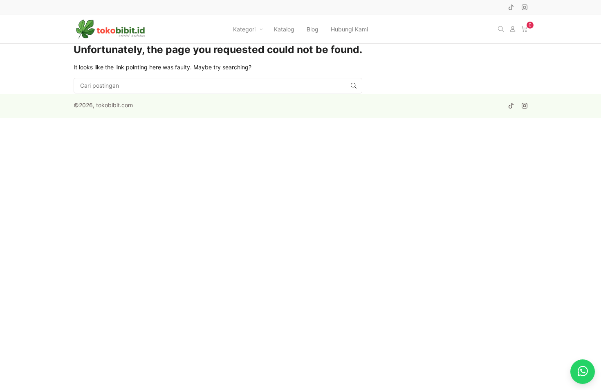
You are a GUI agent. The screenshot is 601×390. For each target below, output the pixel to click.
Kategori (244, 29)
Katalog (284, 29)
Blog (312, 29)
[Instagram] (524, 7)
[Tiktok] (511, 7)
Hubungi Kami (349, 29)
